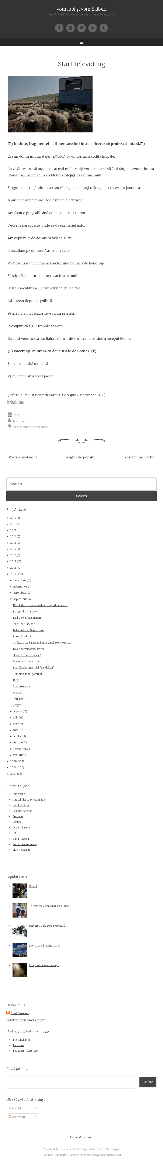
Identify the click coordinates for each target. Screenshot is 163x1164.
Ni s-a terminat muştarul (28, 649)
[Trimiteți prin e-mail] (9, 402)
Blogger (115, 1149)
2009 (13, 761)
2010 (13, 574)
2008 (13, 767)
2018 (13, 524)
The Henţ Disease (24, 624)
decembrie (19, 580)
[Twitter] (82, 27)
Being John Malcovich (26, 611)
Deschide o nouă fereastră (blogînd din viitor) (40, 605)
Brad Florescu (21, 421)
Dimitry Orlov (21, 805)
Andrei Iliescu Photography (29, 799)
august (17, 711)
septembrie (20, 599)
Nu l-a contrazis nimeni (27, 617)
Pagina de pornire (81, 457)
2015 (13, 542)
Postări (16, 1108)
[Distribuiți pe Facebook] (22, 402)
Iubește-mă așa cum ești (44, 965)
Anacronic (19, 793)
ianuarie (18, 755)
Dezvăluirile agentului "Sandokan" (33, 667)
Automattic (60, 1154)
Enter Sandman (22, 636)
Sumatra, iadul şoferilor (27, 674)
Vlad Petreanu (21, 849)
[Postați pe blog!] (13, 402)
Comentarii (18, 1117)
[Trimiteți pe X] (17, 402)
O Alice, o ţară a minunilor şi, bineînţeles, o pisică (42, 642)
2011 (13, 567)
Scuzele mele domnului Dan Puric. (49, 906)
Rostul (33, 886)
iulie (15, 717)
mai (15, 730)
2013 (13, 555)
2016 (13, 536)
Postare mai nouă (23, 457)
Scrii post (19, 698)
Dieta (16, 680)
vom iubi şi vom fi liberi (82, 9)
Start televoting (81, 64)
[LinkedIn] (93, 27)
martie (17, 742)
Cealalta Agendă (22, 810)
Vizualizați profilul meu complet (25, 1020)
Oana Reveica (21, 838)
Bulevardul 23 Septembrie (28, 630)
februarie (19, 748)
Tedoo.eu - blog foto (25, 1050)
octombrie (19, 592)
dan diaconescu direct (26, 426)
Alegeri (17, 692)
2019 (13, 517)
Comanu (18, 816)
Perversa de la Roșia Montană (47, 925)
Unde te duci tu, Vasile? (27, 655)
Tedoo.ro (18, 1045)
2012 (13, 561)
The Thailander (22, 1039)
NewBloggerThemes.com (107, 1154)
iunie (16, 723)
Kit (14, 833)
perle (44, 426)
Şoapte (17, 705)
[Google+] (71, 27)
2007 (13, 773)
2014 (13, 548)
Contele (17, 821)
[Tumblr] (104, 27)
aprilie (17, 736)
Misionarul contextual (26, 661)
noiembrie (19, 586)
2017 (13, 530)
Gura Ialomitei (21, 827)
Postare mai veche (139, 457)
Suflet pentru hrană (25, 844)
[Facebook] (60, 27)
